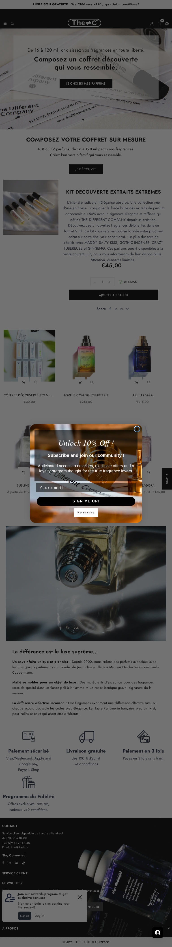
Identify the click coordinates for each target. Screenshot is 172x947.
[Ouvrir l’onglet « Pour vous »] (157, 932)
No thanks (86, 512)
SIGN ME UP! (86, 501)
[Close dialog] (137, 429)
